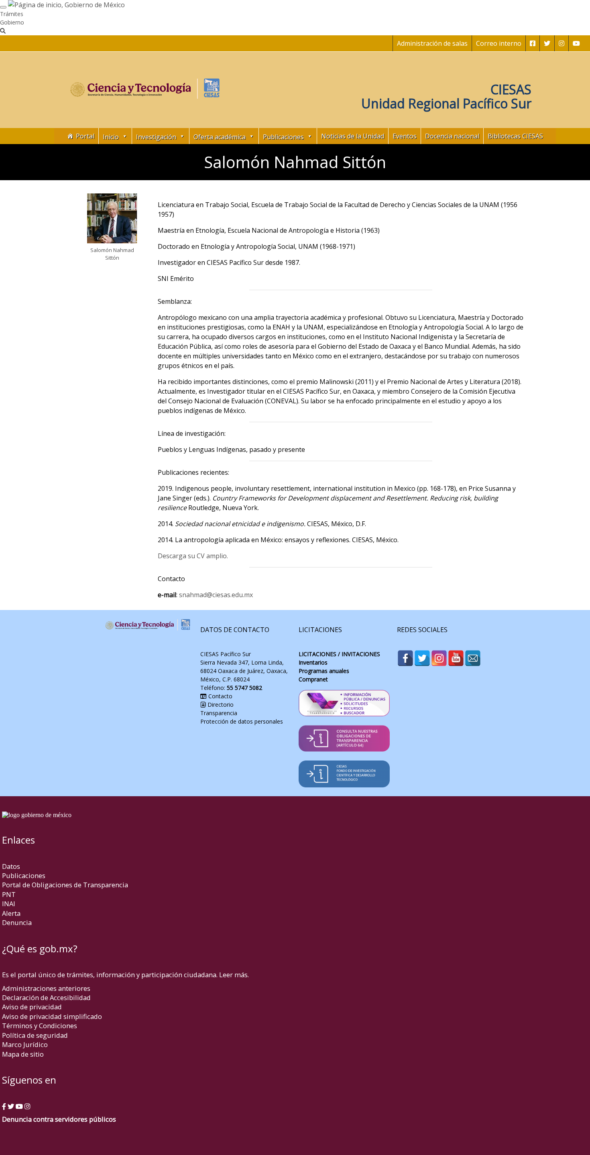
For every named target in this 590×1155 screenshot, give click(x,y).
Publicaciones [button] (283, 136)
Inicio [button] (111, 136)
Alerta (11, 913)
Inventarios (313, 662)
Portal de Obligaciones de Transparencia (65, 884)
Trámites (11, 14)
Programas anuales (324, 671)
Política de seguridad (35, 1035)
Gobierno (12, 22)
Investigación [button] (156, 136)
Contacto (219, 696)
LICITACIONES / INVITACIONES (339, 654)
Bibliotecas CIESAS (515, 136)
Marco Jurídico (25, 1044)
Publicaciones (23, 875)
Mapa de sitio (23, 1054)
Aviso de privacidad (32, 1006)
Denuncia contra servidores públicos (59, 1119)
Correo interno (498, 43)
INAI (8, 903)
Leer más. (234, 974)
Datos (11, 866)
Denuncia (17, 922)
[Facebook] (405, 658)
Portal (85, 136)
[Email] (473, 658)
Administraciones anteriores (46, 988)
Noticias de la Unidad (352, 136)
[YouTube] (456, 658)
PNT (9, 894)
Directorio (220, 704)
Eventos (405, 136)
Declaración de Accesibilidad (46, 997)
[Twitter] (422, 658)
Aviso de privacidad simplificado (52, 1016)
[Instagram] (439, 658)
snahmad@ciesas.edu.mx (216, 594)
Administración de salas (432, 43)
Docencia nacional (452, 136)
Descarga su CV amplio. (193, 555)
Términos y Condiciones (39, 1025)
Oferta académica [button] (219, 136)
